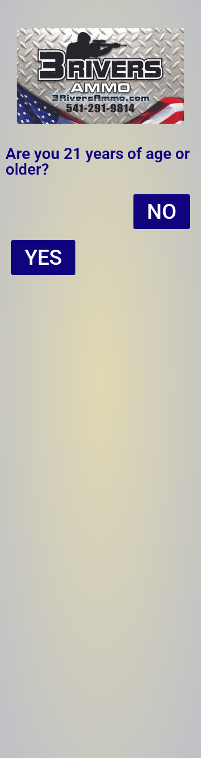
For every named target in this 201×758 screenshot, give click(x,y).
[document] (100, 379)
